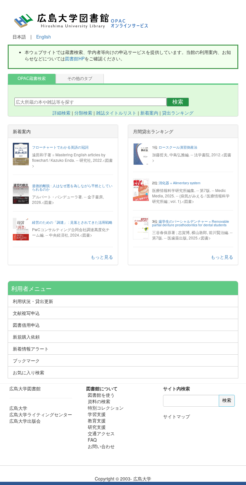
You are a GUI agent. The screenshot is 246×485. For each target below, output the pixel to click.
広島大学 (18, 408)
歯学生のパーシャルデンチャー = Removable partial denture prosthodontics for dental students (190, 223)
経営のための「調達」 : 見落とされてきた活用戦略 (72, 222)
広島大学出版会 (25, 421)
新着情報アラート (31, 348)
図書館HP (75, 58)
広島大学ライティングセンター (40, 414)
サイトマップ (176, 416)
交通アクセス (101, 433)
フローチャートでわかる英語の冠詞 (60, 147)
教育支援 (97, 420)
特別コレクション (106, 407)
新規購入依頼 (26, 336)
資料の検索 (99, 401)
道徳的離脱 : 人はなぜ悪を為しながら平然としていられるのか (72, 187)
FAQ (92, 440)
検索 (177, 102)
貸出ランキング (177, 113)
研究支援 (97, 427)
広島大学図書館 (25, 388)
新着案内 (149, 113)
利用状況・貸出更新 (33, 301)
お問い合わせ (101, 446)
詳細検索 (61, 113)
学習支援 (97, 414)
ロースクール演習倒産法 (178, 147)
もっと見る (102, 257)
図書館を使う (101, 395)
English (43, 36)
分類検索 (83, 113)
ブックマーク (26, 360)
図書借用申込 (26, 325)
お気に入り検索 (28, 372)
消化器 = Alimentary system (180, 182)
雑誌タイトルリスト (116, 113)
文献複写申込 (26, 313)
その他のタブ (79, 78)
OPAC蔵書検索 (32, 78)
